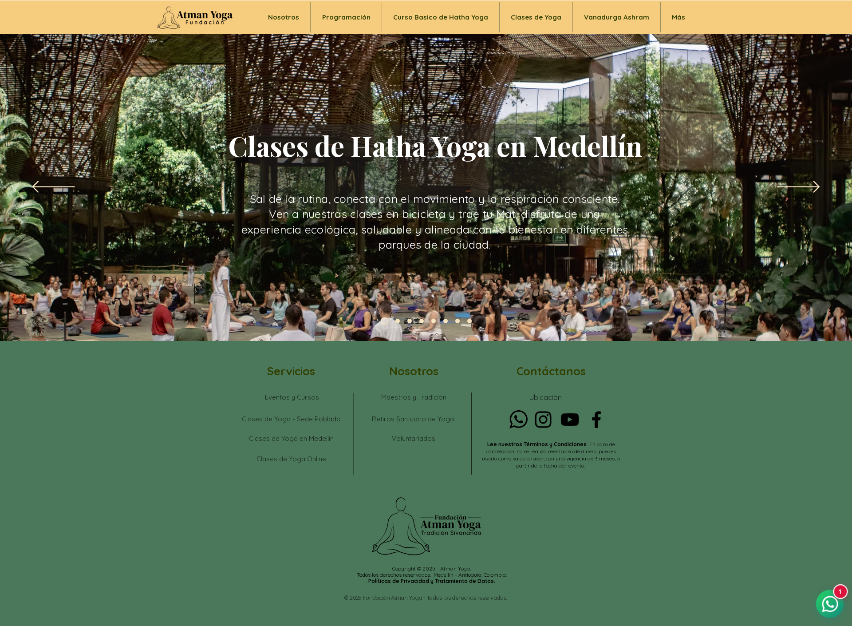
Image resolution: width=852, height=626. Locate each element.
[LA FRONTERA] (421, 321)
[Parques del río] (469, 321)
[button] (536, 17)
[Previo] (53, 187)
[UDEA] (409, 321)
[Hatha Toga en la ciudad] (383, 321)
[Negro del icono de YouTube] (570, 419)
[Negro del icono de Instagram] (543, 419)
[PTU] (433, 321)
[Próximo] (798, 187)
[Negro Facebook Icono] (596, 419)
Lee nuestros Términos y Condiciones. (538, 444)
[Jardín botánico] (396, 321)
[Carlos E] (445, 321)
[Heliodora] (457, 321)
